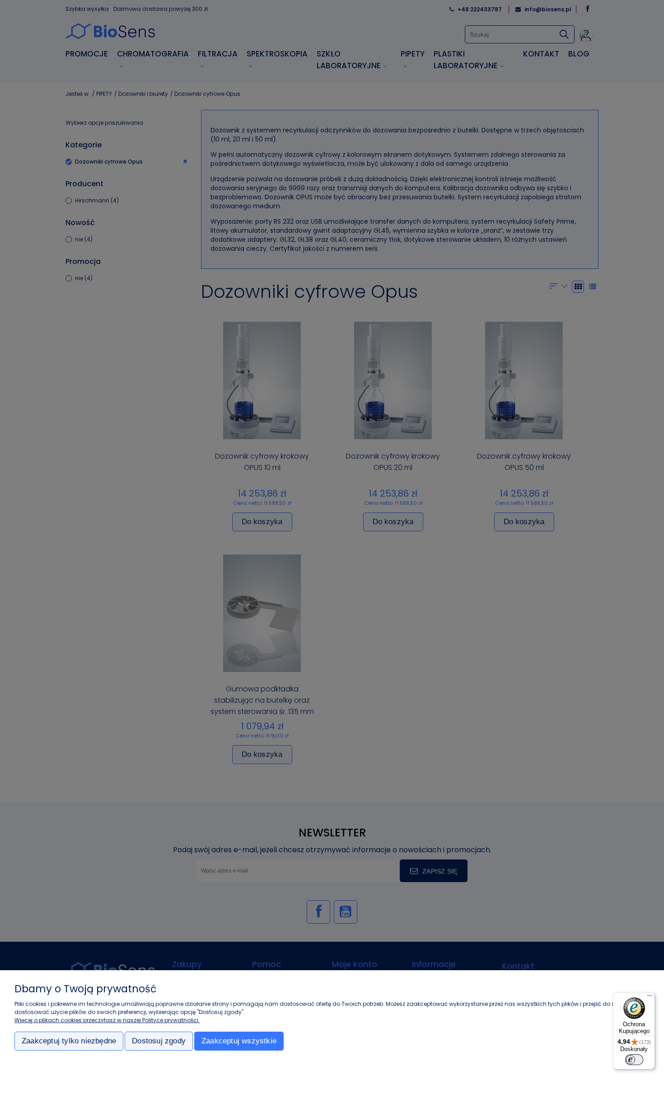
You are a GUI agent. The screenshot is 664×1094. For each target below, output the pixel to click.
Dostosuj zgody (159, 1041)
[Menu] (649, 997)
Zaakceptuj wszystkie (238, 1041)
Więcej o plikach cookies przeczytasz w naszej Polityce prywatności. (107, 1020)
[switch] (634, 1059)
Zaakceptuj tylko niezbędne (69, 1041)
